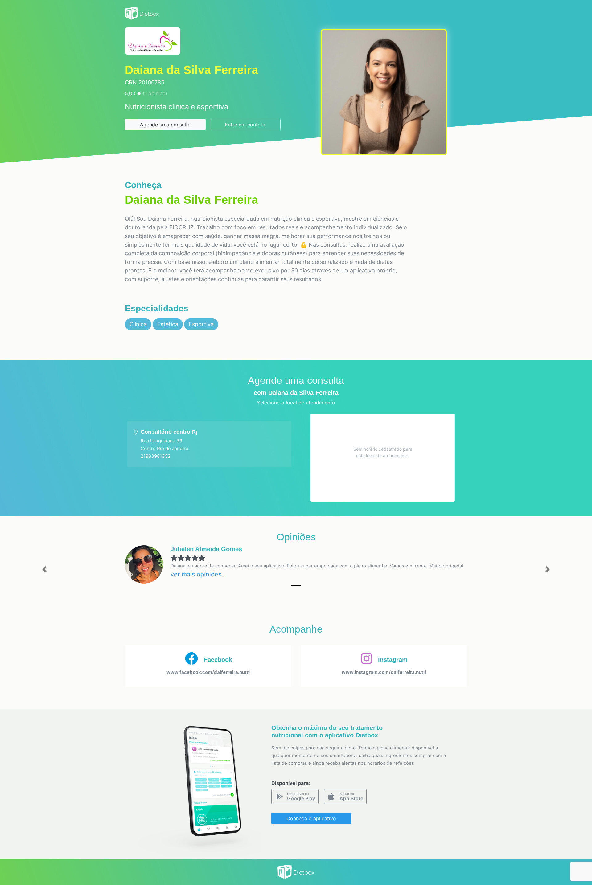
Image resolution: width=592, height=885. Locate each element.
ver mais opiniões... (199, 574)
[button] (44, 569)
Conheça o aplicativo (311, 818)
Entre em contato (245, 124)
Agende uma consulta (165, 124)
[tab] (209, 444)
